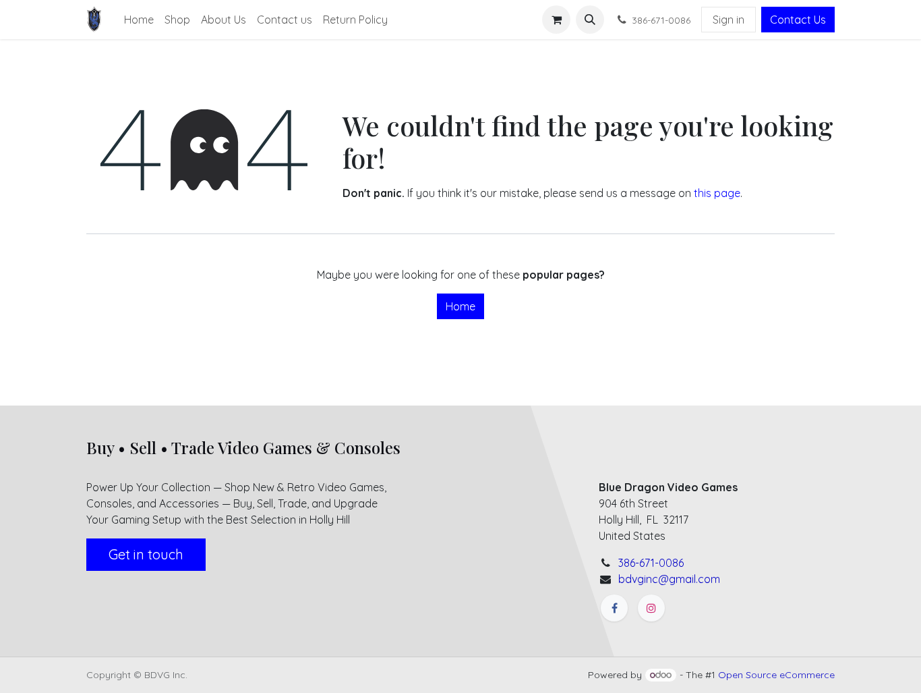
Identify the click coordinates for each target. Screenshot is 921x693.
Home (460, 306)
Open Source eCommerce (776, 675)
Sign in (728, 19)
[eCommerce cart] (556, 19)
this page (717, 193)
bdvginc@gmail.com (669, 579)
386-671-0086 (651, 563)
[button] (590, 19)
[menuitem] (139, 19)
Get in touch (146, 554)
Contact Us (798, 19)
